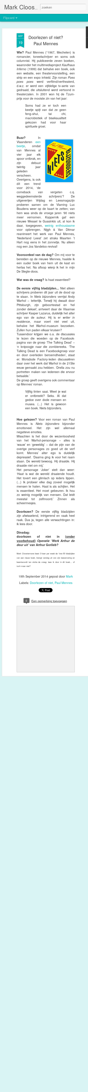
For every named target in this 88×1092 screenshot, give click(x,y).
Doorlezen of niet (41, 583)
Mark (69, 576)
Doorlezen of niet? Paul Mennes (45, 40)
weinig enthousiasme (60, 225)
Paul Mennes (63, 583)
